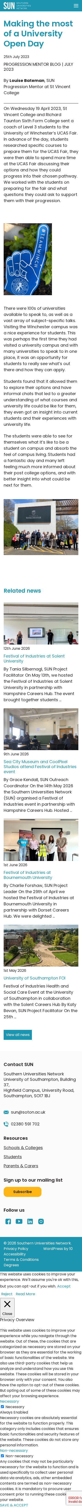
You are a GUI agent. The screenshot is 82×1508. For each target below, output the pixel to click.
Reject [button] (7, 1294)
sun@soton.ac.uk (28, 1112)
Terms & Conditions (21, 1259)
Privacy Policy (16, 1248)
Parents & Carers (21, 1166)
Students (13, 1157)
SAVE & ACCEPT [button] (14, 1505)
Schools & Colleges (23, 1147)
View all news (18, 1034)
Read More (25, 1294)
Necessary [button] (9, 1401)
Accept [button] (64, 1286)
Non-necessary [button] (14, 1450)
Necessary (14, 1406)
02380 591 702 (25, 1124)
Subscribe (22, 1191)
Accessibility (15, 1254)
